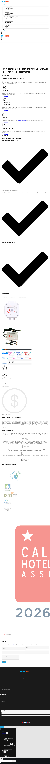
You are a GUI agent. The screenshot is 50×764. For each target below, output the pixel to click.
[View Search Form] (1, 32)
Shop (1, 698)
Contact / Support (8, 25)
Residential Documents (9, 13)
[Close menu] (0, 729)
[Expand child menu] (17, 16)
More (3, 752)
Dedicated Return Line (8, 7)
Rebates (6, 18)
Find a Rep (6, 26)
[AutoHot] (5, 36)
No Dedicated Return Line (9, 8)
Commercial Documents (8, 749)
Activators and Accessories (9, 10)
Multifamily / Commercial (6, 743)
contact (12, 644)
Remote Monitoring (5, 750)
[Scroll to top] (1, 727)
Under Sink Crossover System (9, 9)
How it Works (7, 12)
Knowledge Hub (7, 27)
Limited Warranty (3, 703)
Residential (4, 733)
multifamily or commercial (21, 120)
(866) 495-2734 (25, 678)
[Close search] (1, 759)
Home (3, 731)
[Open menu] (1, 33)
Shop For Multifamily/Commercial (10, 17)
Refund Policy (3, 701)
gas (5, 378)
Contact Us (2, 696)
